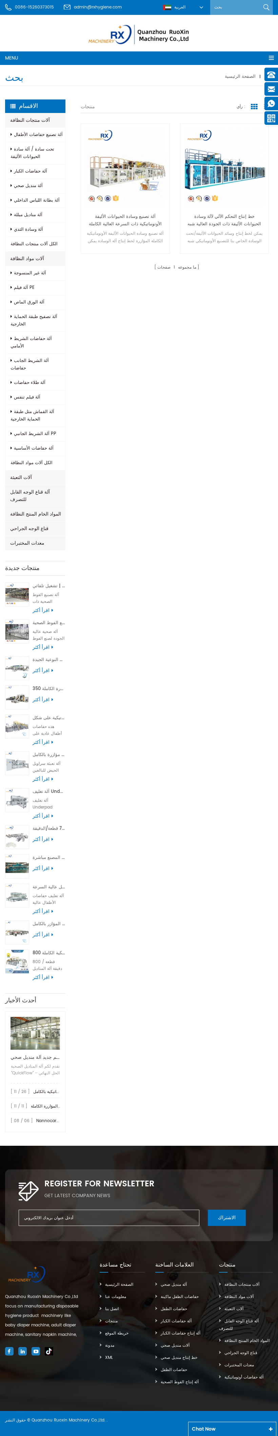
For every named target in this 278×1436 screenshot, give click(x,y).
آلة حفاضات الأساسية (34, 448)
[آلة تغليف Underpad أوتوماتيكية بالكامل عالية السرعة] (17, 800)
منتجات (111, 1321)
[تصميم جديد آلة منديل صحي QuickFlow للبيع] (35, 1033)
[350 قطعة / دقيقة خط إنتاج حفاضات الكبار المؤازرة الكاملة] (17, 697)
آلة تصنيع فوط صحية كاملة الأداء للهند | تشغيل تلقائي (49, 586)
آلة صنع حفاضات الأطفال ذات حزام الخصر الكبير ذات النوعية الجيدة (49, 659)
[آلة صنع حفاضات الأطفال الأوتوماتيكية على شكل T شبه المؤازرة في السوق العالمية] (17, 726)
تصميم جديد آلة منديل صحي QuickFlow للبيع (35, 1057)
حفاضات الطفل (174, 1309)
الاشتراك (227, 1218)
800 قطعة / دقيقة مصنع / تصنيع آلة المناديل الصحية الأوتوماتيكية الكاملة (49, 953)
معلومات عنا (115, 1297)
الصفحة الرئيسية (240, 76)
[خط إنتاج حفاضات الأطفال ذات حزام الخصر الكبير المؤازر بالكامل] (17, 932)
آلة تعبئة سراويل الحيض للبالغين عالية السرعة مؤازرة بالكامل (49, 754)
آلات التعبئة (21, 477)
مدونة (109, 1345)
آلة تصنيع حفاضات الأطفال (38, 134)
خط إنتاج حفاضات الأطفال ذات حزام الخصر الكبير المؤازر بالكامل (49, 924)
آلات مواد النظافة (27, 259)
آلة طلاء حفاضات (29, 382)
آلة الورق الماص (29, 302)
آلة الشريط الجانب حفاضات (30, 364)
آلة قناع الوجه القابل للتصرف (30, 495)
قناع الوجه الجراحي (29, 528)
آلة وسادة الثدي (28, 229)
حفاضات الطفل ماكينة (180, 1297)
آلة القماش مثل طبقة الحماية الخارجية (32, 415)
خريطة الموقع (116, 1333)
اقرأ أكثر (41, 610)
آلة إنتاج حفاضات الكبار (180, 1333)
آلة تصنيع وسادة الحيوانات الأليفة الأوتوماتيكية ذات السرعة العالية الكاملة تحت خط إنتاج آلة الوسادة (125, 220)
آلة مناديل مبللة (28, 215)
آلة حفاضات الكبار (30, 171)
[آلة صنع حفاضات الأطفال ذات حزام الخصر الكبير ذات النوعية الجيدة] (17, 668)
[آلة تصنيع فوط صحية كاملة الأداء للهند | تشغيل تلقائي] (17, 595)
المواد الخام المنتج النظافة (35, 514)
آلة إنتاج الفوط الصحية (180, 1382)
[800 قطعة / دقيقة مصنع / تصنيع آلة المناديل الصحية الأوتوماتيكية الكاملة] (17, 962)
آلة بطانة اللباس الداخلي (37, 200)
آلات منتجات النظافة (30, 120)
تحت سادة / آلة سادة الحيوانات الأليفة (32, 153)
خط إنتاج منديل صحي (179, 1357)
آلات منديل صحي (175, 1345)
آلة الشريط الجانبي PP (35, 433)
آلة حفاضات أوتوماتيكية (243, 1377)
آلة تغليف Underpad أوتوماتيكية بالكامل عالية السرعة (49, 791)
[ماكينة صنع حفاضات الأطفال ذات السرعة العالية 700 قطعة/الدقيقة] (17, 837)
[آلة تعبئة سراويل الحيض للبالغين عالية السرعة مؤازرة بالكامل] (17, 763)
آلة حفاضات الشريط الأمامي (31, 342)
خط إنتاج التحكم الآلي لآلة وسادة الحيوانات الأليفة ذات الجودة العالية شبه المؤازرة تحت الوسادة (224, 220)
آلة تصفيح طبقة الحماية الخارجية (34, 320)
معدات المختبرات (27, 543)
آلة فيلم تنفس (27, 397)
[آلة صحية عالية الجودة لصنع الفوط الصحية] (17, 631)
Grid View (254, 107)
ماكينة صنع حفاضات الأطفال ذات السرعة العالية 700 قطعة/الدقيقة (49, 828)
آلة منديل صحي (28, 185)
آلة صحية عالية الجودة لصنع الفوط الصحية (49, 622)
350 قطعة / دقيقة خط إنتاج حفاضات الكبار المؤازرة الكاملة (49, 688)
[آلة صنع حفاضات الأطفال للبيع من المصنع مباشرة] (17, 866)
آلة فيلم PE (24, 287)
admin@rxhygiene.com (98, 7)
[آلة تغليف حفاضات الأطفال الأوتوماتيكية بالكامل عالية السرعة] (17, 896)
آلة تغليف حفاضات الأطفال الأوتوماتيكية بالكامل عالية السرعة (49, 887)
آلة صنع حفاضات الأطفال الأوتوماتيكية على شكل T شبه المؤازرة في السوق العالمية (49, 718)
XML (109, 1357)
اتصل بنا (112, 1309)
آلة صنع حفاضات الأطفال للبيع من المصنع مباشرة (49, 857)
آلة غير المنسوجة (30, 273)
